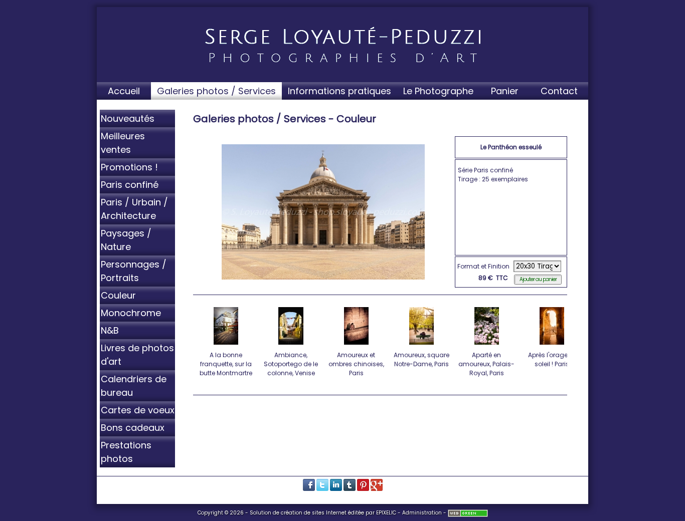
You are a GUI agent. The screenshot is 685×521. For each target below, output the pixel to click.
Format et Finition (483, 266)
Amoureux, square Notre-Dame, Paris (421, 359)
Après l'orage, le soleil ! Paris (551, 359)
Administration (422, 512)
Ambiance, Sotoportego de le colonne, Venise (291, 364)
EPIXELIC (386, 512)
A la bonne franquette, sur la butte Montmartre (226, 364)
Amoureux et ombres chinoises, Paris (356, 364)
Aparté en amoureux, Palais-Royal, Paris (486, 364)
